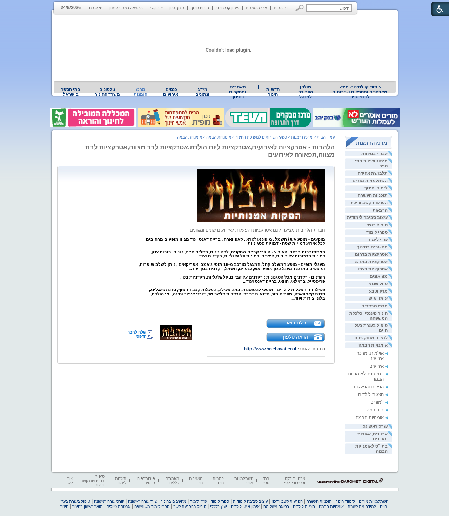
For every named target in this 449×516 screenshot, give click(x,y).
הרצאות (380, 210)
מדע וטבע (378, 291)
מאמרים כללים (172, 480)
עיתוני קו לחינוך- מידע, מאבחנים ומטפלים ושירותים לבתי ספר (359, 92)
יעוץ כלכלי (218, 506)
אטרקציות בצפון (372, 269)
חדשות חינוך (273, 92)
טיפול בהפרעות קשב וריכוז (93, 480)
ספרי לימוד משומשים (151, 506)
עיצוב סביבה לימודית (367, 217)
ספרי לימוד (377, 232)
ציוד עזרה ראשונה (142, 501)
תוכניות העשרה (373, 195)
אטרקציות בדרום (371, 254)
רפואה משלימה (276, 506)
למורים (377, 402)
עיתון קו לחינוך (227, 8)
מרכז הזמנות (256, 8)
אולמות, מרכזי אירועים (370, 355)
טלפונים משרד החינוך (107, 92)
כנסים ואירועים (171, 92)
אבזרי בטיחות (374, 153)
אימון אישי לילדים (245, 506)
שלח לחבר (137, 332)
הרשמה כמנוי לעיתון (126, 8)
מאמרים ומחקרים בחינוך (237, 92)
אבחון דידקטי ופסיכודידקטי (294, 480)
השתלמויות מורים (370, 180)
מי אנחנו (96, 8)
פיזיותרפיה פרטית (146, 480)
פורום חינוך (200, 8)
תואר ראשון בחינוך (87, 506)
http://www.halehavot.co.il (270, 348)
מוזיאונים (379, 276)
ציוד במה (375, 410)
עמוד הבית (326, 137)
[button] (299, 8)
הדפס (141, 336)
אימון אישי (377, 298)
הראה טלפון (295, 337)
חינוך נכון (176, 8)
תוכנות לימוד (120, 480)
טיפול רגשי (377, 224)
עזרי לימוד (378, 239)
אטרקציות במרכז (371, 261)
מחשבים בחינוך (372, 246)
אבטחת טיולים (118, 506)
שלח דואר (296, 323)
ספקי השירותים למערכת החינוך (261, 137)
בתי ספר (265, 480)
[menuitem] (360, 92)
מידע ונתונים (202, 92)
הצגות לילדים (371, 394)
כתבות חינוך (218, 480)
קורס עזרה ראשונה (109, 501)
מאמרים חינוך (196, 480)
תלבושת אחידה (373, 173)
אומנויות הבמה (373, 345)
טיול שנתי (378, 283)
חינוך (64, 506)
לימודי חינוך (376, 188)
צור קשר (156, 8)
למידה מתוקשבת (371, 337)
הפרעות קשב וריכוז (369, 202)
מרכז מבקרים (374, 305)
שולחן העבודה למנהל (305, 92)
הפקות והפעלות (369, 386)
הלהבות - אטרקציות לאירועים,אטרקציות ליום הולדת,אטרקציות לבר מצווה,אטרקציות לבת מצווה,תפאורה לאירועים (210, 151)
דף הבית (281, 8)
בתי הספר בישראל (70, 92)
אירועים (376, 366)
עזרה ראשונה (375, 426)
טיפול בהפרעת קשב (189, 506)
